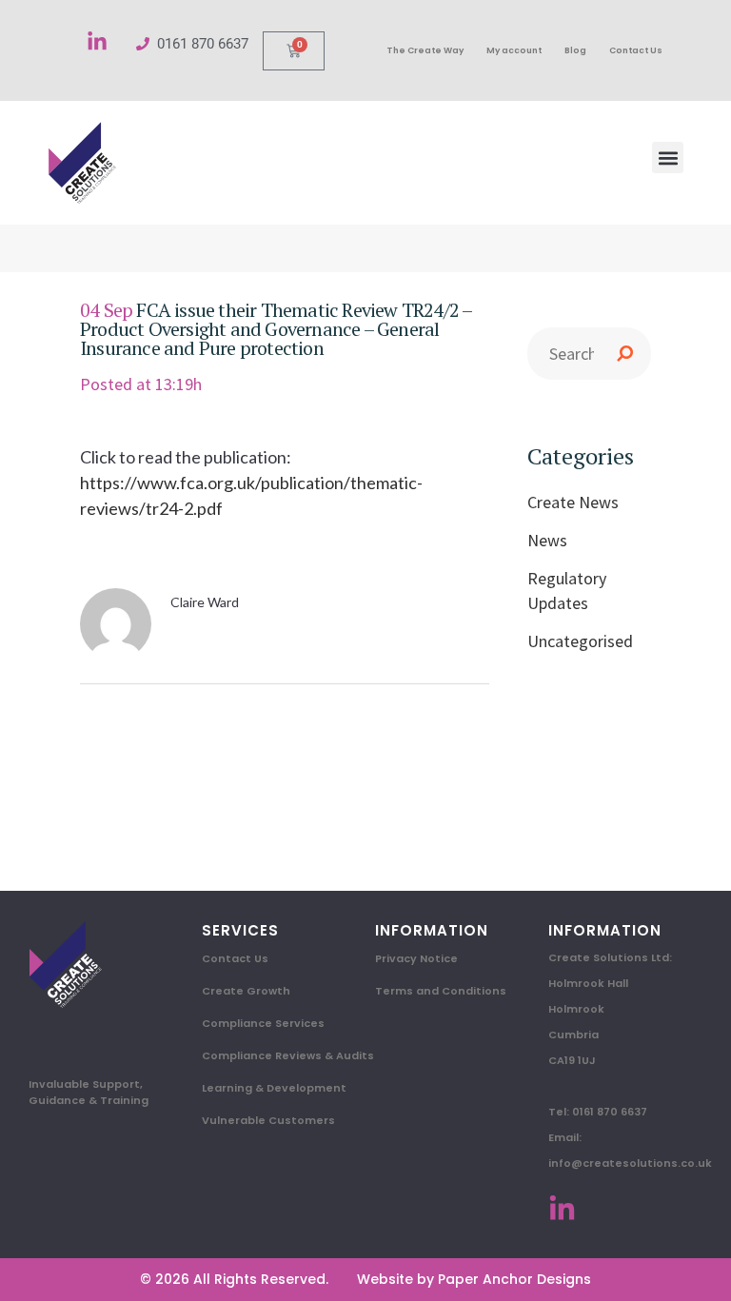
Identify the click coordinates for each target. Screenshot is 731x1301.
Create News (573, 502)
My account (514, 50)
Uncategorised (580, 641)
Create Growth (246, 990)
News (547, 540)
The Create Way (425, 50)
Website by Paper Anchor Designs (474, 1279)
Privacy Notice (416, 958)
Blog (575, 50)
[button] (667, 157)
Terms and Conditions (440, 990)
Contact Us (635, 50)
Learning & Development (274, 1087)
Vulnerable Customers (268, 1120)
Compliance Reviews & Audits (288, 1055)
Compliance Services (263, 1023)
